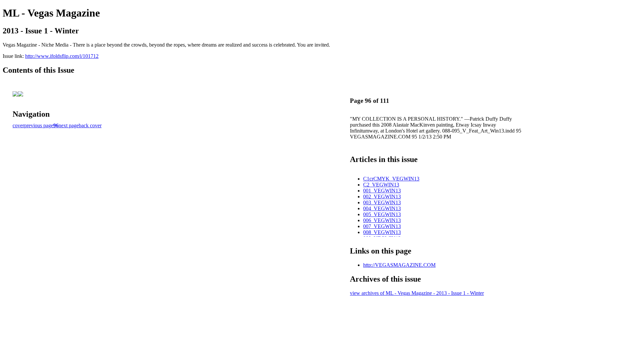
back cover (90, 125)
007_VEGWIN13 (382, 226)
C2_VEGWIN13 (381, 184)
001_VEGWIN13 (382, 190)
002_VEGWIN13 (382, 196)
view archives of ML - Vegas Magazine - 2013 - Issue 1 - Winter (417, 293)
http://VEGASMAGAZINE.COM (399, 265)
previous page (38, 125)
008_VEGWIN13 (382, 232)
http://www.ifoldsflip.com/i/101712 (62, 56)
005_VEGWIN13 (382, 214)
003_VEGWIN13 (382, 202)
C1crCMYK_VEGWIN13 (391, 178)
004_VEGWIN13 (382, 208)
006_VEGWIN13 (382, 220)
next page (69, 125)
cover (18, 125)
